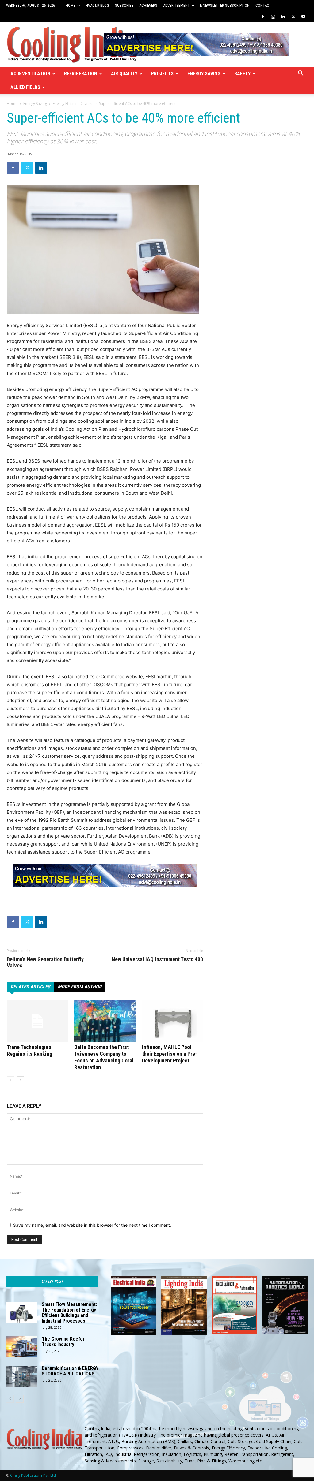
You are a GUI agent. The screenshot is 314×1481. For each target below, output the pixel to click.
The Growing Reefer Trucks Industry (63, 1341)
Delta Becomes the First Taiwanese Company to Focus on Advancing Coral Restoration (104, 1057)
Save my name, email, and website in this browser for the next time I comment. (92, 1225)
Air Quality (124, 73)
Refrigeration (80, 73)
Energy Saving (203, 73)
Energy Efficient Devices (73, 103)
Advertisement (176, 5)
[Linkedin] (283, 16)
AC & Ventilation (30, 73)
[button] (300, 74)
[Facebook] (262, 16)
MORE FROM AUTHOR (79, 987)
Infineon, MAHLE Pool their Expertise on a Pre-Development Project (169, 1054)
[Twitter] (293, 16)
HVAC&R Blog (97, 5)
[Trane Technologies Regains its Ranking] (37, 1021)
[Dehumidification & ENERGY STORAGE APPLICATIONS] (21, 1376)
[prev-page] (10, 1080)
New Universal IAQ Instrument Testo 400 (157, 959)
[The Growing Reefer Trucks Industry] (21, 1346)
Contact (263, 5)
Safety (242, 73)
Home (70, 5)
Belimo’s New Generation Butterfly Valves (45, 962)
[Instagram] (273, 16)
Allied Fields (25, 87)
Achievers (148, 5)
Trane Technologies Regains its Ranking (29, 1050)
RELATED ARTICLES (30, 987)
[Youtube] (303, 16)
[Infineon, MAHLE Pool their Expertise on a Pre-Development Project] (172, 1021)
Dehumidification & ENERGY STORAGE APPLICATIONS (70, 1371)
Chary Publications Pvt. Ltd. (33, 1475)
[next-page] (20, 1080)
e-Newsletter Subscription (225, 5)
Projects (162, 73)
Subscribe (124, 5)
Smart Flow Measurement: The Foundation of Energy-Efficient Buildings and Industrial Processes (70, 1312)
